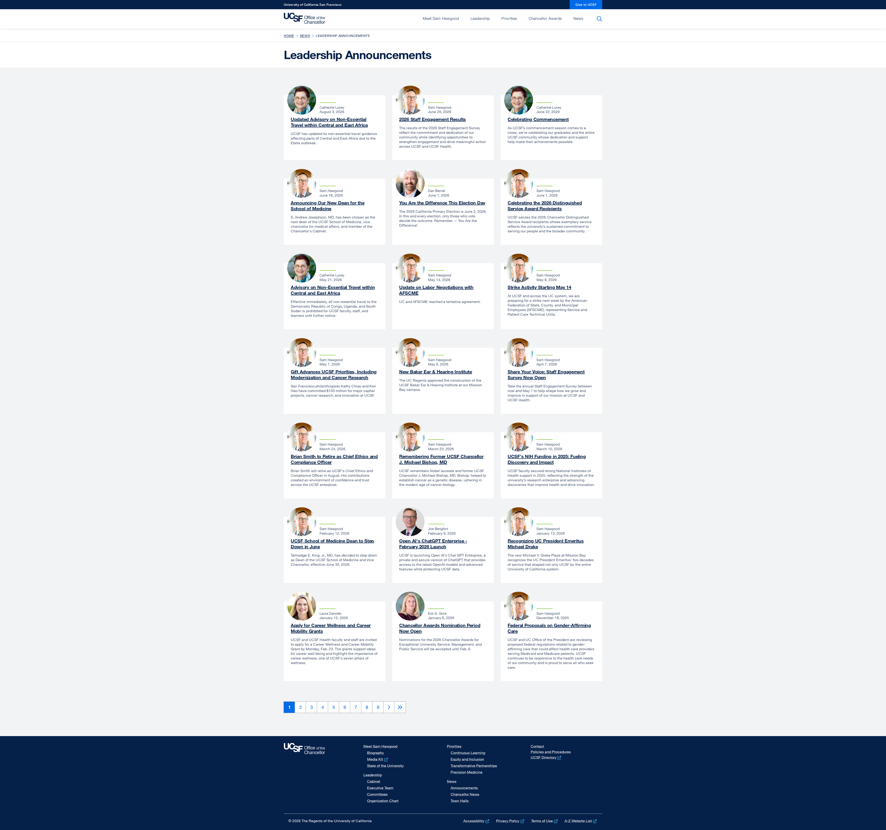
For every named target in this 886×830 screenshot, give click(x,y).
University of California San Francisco (312, 6)
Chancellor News (465, 794)
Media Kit (378, 759)
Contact (537, 746)
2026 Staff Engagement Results (432, 119)
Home (289, 36)
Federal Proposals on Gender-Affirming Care (549, 628)
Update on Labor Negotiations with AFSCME (436, 290)
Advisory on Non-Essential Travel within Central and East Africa (333, 290)
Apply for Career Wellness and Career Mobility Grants (331, 628)
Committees (377, 794)
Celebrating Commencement (538, 119)
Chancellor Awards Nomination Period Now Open (439, 628)
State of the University (385, 765)
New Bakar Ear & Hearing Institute (435, 372)
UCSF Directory (546, 757)
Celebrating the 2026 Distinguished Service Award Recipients (545, 205)
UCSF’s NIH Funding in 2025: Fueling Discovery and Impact (547, 459)
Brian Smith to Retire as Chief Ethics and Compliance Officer (334, 459)
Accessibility (476, 820)
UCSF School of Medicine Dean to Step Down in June (332, 543)
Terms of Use (545, 820)
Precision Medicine (466, 772)
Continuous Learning (468, 752)
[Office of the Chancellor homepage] (305, 18)
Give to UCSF (588, 6)
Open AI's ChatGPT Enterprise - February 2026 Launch (433, 543)
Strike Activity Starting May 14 (539, 287)
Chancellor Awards (545, 18)
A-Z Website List (581, 820)
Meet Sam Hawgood (441, 18)
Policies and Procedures (551, 751)
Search (600, 19)
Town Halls (460, 800)
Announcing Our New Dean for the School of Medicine (327, 205)
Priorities (509, 18)
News (578, 18)
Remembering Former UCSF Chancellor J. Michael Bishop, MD (441, 459)
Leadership (480, 18)
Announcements (464, 787)
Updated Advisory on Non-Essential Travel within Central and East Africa (329, 122)
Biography (375, 752)
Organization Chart (382, 800)
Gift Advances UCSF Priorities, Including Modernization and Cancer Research (334, 374)
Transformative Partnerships (474, 765)
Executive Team (380, 787)
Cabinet (373, 781)
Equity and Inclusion (467, 759)
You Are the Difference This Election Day (442, 203)
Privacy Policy (510, 820)
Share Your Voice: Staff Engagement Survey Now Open (546, 374)
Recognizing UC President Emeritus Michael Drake (546, 543)
